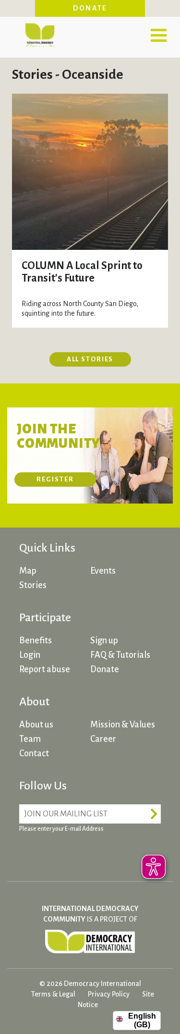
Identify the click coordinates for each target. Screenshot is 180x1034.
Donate (90, 8)
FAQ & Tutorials (120, 655)
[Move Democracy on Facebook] (28, 852)
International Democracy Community (39, 34)
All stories (90, 359)
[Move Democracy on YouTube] (100, 852)
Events (103, 571)
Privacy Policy (109, 994)
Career (103, 739)
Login (29, 655)
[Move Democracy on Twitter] (64, 852)
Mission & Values (122, 724)
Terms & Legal (53, 994)
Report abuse (44, 669)
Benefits (35, 640)
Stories (33, 585)
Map (27, 571)
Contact (34, 753)
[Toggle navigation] (158, 35)
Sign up (104, 640)
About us (36, 724)
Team (30, 739)
